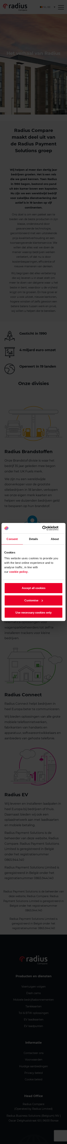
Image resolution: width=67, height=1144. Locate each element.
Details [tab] (33, 539)
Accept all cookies (33, 588)
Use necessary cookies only (33, 612)
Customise (31, 600)
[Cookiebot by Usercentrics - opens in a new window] (47, 528)
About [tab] (55, 539)
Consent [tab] (12, 539)
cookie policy (18, 571)
